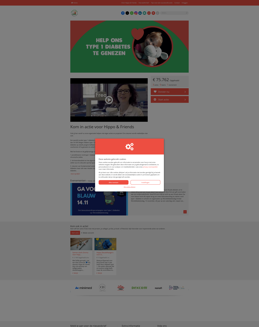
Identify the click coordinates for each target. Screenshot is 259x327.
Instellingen (145, 182)
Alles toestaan (113, 182)
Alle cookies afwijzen (129, 187)
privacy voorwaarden (150, 167)
